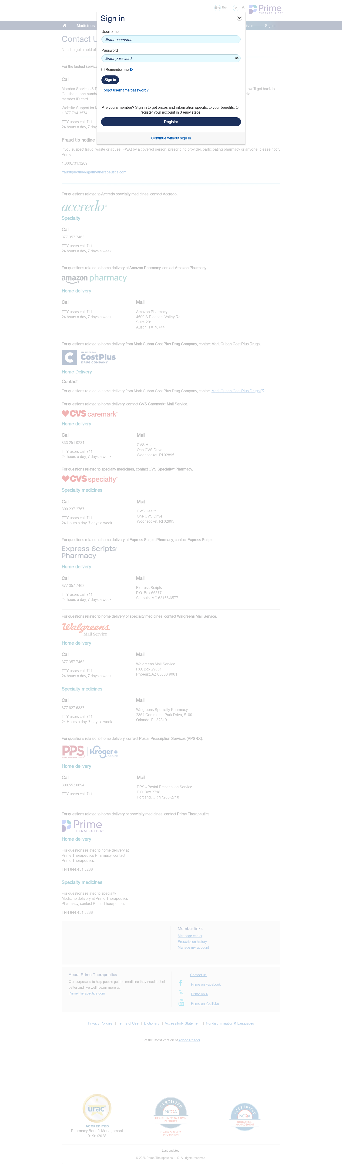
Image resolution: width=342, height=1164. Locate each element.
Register (171, 122)
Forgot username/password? (125, 90)
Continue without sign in (171, 138)
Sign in (110, 80)
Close (239, 17)
